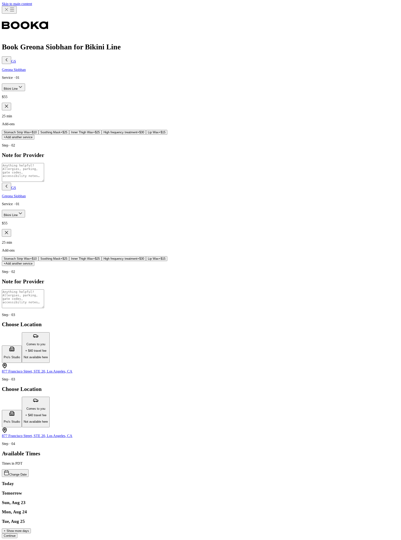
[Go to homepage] (200, 26)
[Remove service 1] (6, 106)
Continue (10, 535)
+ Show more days (16, 531)
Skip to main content (17, 4)
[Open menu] (9, 10)
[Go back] (6, 60)
